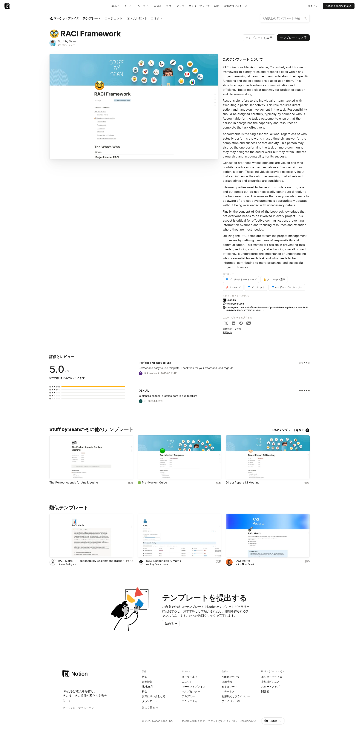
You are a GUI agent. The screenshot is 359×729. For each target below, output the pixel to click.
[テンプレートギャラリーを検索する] (305, 18)
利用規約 (227, 332)
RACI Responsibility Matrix (163, 561)
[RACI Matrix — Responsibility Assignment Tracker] (91, 535)
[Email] (248, 323)
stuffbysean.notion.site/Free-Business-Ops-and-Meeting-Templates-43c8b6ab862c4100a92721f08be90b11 (267, 309)
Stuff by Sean (67, 41)
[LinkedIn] (234, 323)
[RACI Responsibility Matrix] (179, 535)
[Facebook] (241, 323)
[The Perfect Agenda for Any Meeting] (91, 457)
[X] (226, 323)
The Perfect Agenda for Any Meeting (73, 482)
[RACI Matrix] (268, 535)
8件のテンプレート (67, 44)
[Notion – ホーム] (99, 673)
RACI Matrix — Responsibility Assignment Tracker (91, 561)
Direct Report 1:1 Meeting (243, 482)
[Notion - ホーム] (7, 6)
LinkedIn (231, 300)
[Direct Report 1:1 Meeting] (268, 457)
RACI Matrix (242, 561)
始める (171, 623)
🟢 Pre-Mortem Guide (152, 482)
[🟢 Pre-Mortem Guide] (179, 457)
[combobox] (285, 18)
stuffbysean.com (235, 303)
